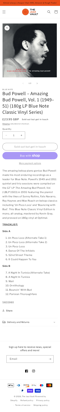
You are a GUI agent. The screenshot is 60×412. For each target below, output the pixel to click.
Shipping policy (40, 405)
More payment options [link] (30, 163)
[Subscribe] (49, 359)
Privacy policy (43, 400)
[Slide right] (37, 83)
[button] (4, 11)
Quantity (6, 129)
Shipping (6, 124)
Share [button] (9, 310)
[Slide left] (23, 83)
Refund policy (26, 400)
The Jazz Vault (28, 396)
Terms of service (22, 405)
